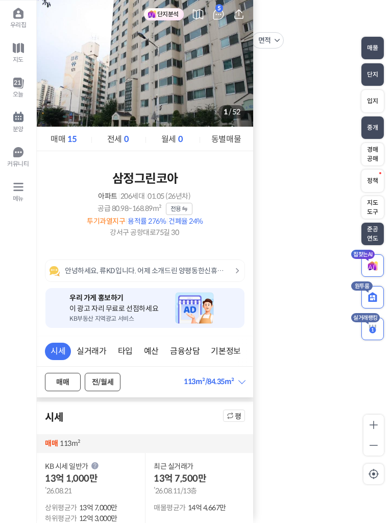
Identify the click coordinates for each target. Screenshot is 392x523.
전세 (118, 139)
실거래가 (91, 351)
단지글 (219, 10)
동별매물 (226, 139)
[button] (214, 381)
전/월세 (102, 382)
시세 (58, 351)
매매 (64, 139)
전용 (175, 208)
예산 (151, 351)
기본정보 (225, 351)
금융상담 (185, 351)
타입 (125, 351)
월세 (172, 139)
